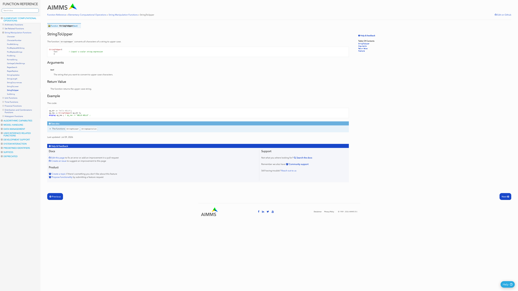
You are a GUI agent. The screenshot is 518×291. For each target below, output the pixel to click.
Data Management (14, 129)
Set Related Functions (14, 28)
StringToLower (13, 86)
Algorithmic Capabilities (18, 120)
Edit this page (58, 158)
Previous (56, 196)
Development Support (17, 139)
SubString (11, 94)
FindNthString (12, 44)
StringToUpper (13, 90)
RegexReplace (12, 71)
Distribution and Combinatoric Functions (18, 111)
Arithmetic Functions (14, 25)
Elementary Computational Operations (20, 19)
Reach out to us (288, 170)
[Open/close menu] (2, 18)
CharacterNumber (14, 40)
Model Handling (13, 124)
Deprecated (11, 156)
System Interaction (15, 143)
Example (361, 51)
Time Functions (11, 102)
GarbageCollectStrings (16, 63)
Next (504, 196)
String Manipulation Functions (18, 33)
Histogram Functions (14, 116)
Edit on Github (504, 15)
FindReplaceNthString (15, 48)
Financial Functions (13, 106)
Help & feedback (367, 36)
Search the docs (304, 158)
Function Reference (56, 14)
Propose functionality (61, 177)
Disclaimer (318, 212)
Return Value (362, 48)
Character (11, 37)
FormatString (12, 60)
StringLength (12, 79)
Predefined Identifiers (17, 148)
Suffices (8, 152)
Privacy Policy (329, 212)
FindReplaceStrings (14, 52)
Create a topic (58, 174)
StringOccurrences (14, 83)
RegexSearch (12, 67)
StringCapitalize (13, 75)
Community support (298, 164)
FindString (11, 56)
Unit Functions (11, 98)
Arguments (362, 46)
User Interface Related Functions (17, 134)
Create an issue (58, 161)
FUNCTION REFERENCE (20, 4)
